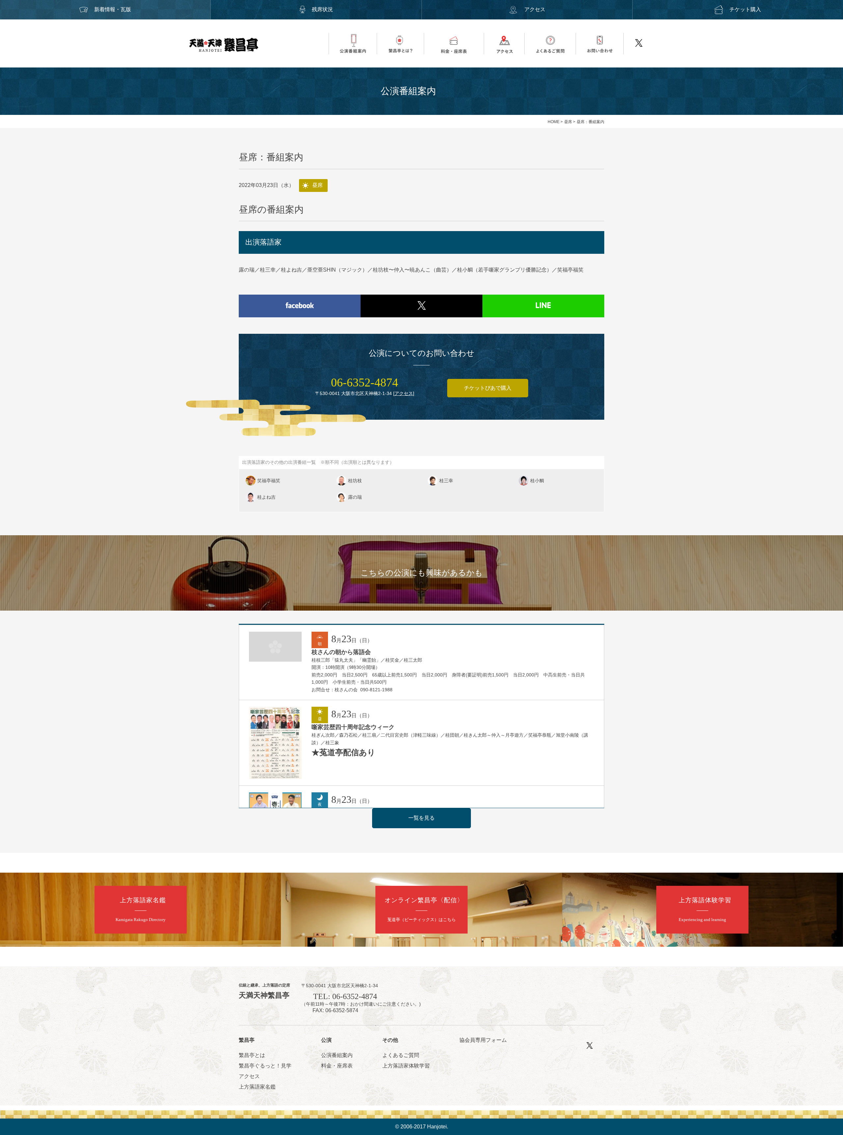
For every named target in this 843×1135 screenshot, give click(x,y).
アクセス (534, 9)
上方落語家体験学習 (406, 1066)
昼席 (568, 121)
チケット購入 (745, 9)
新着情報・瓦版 (112, 9)
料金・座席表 (337, 1066)
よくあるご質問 (400, 1055)
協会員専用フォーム (483, 1040)
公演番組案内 (337, 1055)
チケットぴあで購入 (487, 388)
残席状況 (322, 9)
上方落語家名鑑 (257, 1087)
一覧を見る (421, 818)
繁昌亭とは (252, 1055)
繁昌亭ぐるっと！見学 (265, 1066)
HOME (553, 121)
